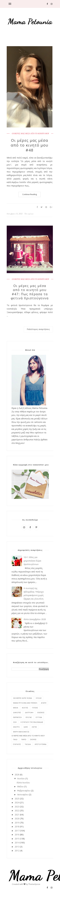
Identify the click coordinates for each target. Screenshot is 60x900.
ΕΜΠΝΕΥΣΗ (17, 717)
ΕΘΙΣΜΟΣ (40, 712)
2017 (17, 830)
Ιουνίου (21, 778)
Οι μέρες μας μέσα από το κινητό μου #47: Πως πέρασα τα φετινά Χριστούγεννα (30, 292)
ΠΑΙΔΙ (15, 739)
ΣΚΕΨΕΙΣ (33, 739)
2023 (17, 806)
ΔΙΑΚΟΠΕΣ (17, 712)
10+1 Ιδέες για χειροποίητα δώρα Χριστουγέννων (32, 561)
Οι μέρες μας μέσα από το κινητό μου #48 (29, 145)
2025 (17, 798)
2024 (17, 802)
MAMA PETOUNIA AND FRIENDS (25, 703)
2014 (17, 842)
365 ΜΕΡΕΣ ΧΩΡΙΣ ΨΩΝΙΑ (22, 698)
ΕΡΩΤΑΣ (29, 717)
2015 (17, 838)
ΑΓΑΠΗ (43, 703)
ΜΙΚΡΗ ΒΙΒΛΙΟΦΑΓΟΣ (21, 732)
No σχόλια (28, 214)
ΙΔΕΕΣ (26, 727)
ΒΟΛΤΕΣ (25, 708)
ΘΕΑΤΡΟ (16, 727)
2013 (17, 846)
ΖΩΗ (15, 722)
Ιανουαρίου (22, 794)
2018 (17, 826)
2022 (17, 810)
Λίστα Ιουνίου (23, 782)
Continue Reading (29, 194)
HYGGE (39, 698)
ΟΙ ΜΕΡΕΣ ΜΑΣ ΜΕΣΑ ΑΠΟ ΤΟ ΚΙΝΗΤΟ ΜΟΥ (30, 133)
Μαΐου (20, 786)
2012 (17, 850)
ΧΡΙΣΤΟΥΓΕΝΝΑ (40, 744)
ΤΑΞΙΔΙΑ (28, 744)
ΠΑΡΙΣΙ (23, 739)
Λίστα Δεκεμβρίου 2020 (35, 619)
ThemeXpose (34, 884)
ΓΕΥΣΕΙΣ (35, 708)
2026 (17, 774)
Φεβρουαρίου (23, 790)
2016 (17, 834)
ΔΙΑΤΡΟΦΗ (29, 712)
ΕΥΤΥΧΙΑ (39, 717)
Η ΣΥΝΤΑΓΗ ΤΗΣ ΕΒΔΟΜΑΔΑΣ (32, 722)
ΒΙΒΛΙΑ (15, 708)
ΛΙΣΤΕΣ (34, 727)
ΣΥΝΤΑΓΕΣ (17, 744)
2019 (17, 822)
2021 (17, 814)
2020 (17, 818)
